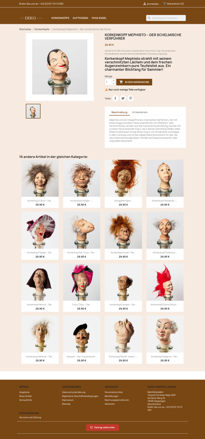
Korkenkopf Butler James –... (123, 356)
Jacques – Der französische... (81, 356)
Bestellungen (112, 396)
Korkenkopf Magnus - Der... (165, 356)
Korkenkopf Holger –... (81, 200)
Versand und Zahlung (30, 417)
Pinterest (131, 98)
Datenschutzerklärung (73, 392)
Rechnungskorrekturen (117, 400)
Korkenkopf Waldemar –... (165, 200)
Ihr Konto (111, 387)
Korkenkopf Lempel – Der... (123, 304)
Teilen (115, 98)
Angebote (24, 392)
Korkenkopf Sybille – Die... (40, 252)
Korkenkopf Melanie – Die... (40, 356)
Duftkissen (80, 18)
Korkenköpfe (60, 18)
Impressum (67, 400)
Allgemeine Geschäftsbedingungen (80, 396)
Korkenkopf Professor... (165, 252)
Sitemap (66, 403)
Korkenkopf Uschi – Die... (40, 200)
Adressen (110, 403)
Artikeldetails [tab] (139, 112)
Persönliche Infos (114, 392)
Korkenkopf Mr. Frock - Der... (81, 252)
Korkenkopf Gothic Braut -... (165, 304)
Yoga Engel (99, 18)
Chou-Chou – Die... (81, 304)
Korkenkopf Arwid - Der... (123, 252)
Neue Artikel (25, 396)
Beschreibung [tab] (119, 112)
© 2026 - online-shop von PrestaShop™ (102, 435)
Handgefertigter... (123, 200)
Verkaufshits (25, 400)
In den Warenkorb (134, 82)
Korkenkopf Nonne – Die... (40, 304)
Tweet (123, 98)
